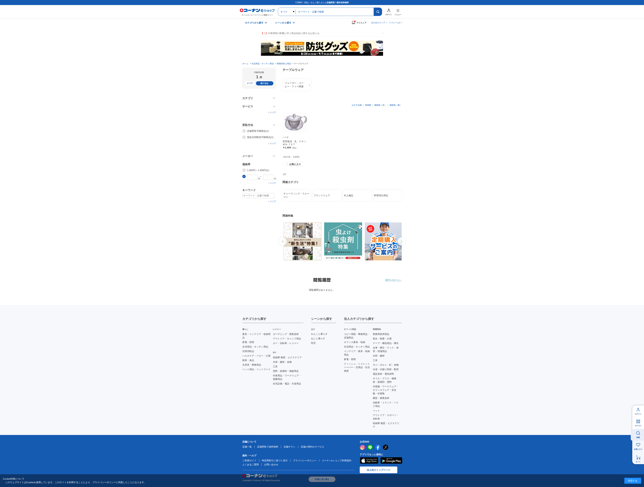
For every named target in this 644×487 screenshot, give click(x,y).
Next (401, 241)
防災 (313, 343)
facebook (378, 447)
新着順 (368, 105)
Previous (282, 241)
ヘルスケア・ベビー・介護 (256, 355)
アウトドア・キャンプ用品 (287, 338)
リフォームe (394, 23)
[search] (378, 12)
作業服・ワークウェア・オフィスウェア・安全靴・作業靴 (386, 390)
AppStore (369, 460)
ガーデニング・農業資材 (286, 334)
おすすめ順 (357, 105)
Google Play (391, 460)
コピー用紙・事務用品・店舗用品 (357, 336)
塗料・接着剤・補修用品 (286, 371)
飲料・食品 (248, 360)
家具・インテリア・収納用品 (256, 336)
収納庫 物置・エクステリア (287, 357)
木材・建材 (379, 355)
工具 (275, 366)
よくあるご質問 (250, 464)
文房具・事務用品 (251, 364)
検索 (638, 437)
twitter (385, 447)
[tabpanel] (301, 241)
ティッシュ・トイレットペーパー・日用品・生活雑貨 (357, 367)
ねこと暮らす (318, 338)
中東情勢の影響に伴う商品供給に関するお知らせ (290, 33)
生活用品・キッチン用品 (255, 346)
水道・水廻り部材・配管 (386, 369)
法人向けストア (378, 23)
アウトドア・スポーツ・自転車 (386, 417)
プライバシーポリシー (304, 460)
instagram (362, 447)
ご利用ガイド (249, 460)
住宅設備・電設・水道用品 (287, 383)
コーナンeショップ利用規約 (336, 460)
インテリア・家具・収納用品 (357, 353)
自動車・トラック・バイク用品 (386, 404)
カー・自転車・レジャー (286, 343)
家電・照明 (248, 342)
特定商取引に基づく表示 (275, 460)
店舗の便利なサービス (312, 447)
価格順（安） (380, 105)
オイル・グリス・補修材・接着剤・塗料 (384, 380)
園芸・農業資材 (381, 398)
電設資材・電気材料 (383, 374)
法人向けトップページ (378, 470)
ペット (376, 410)
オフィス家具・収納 (354, 342)
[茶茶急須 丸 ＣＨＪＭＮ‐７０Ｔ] (295, 122)
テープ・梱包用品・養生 (386, 343)
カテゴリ (638, 426)
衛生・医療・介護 (382, 338)
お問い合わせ (271, 464)
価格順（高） (396, 105)
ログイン (638, 414)
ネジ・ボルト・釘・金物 (386, 364)
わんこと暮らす (319, 334)
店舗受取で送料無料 (267, 447)
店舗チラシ (289, 447)
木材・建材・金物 (282, 362)
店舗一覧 (247, 447)
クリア (250, 83)
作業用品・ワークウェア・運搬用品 (287, 377)
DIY (313, 329)
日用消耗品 (248, 351)
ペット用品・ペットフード (256, 369)
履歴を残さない (393, 280)
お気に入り (293, 164)
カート (638, 462)
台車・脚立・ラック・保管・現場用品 (386, 349)
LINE (370, 447)
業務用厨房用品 (381, 334)
